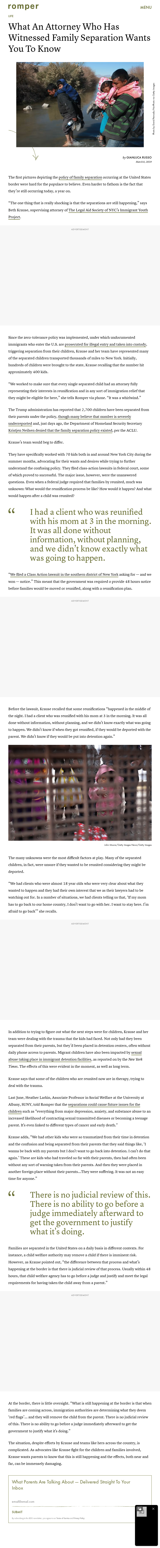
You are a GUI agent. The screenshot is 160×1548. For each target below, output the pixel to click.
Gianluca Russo (139, 157)
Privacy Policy (79, 1518)
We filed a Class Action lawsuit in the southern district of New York (64, 574)
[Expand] (139, 1508)
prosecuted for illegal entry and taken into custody (105, 344)
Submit (17, 1512)
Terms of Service (63, 1518)
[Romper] (23, 7)
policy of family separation (80, 177)
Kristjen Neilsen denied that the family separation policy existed (60, 430)
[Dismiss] (153, 1508)
